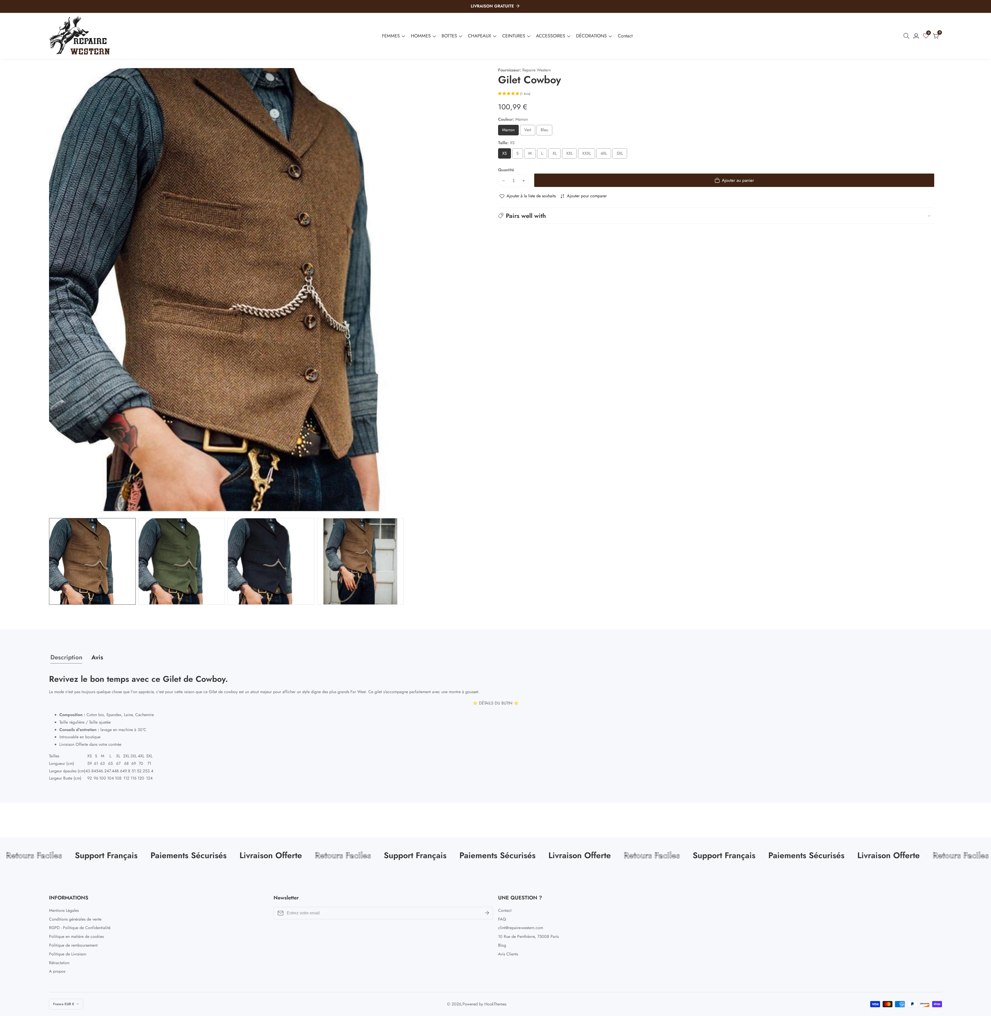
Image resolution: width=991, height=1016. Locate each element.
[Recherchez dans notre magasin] (907, 36)
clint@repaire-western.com (520, 928)
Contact (625, 35)
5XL (621, 154)
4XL (605, 154)
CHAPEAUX (479, 35)
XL (556, 154)
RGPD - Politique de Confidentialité (79, 928)
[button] (716, 215)
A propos (57, 971)
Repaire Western (536, 70)
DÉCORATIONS (591, 35)
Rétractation (59, 963)
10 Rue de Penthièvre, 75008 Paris (528, 936)
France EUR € (64, 1004)
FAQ (502, 919)
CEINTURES (513, 35)
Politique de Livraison (67, 954)
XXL (571, 154)
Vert (529, 131)
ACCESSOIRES (550, 35)
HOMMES (421, 35)
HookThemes (495, 1004)
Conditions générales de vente (75, 919)
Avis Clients (508, 954)
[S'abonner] (487, 913)
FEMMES (391, 35)
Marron (510, 131)
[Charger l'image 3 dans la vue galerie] (271, 561)
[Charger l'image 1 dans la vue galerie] (92, 561)
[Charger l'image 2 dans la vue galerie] (181, 561)
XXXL (588, 154)
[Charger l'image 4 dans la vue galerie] (360, 561)
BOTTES (449, 35)
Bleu (546, 131)
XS (505, 154)
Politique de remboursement (73, 945)
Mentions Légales (64, 910)
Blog (502, 945)
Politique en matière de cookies (76, 936)
